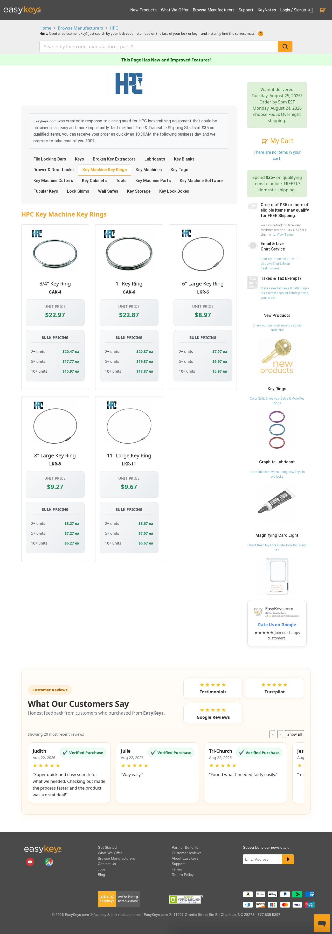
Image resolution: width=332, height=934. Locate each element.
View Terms (285, 234)
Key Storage (138, 191)
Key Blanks (184, 159)
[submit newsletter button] (288, 859)
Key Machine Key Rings (104, 169)
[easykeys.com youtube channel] (30, 862)
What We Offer (175, 10)
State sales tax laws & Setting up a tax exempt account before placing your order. (285, 293)
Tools (121, 180)
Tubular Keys (45, 191)
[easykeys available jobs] (119, 899)
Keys (79, 159)
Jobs (102, 869)
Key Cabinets (94, 180)
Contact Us (107, 864)
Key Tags (179, 169)
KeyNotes (267, 10)
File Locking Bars (49, 159)
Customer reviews (186, 853)
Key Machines (149, 169)
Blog (101, 875)
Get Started (107, 847)
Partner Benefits (185, 847)
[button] (69, 772)
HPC (114, 28)
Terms (177, 869)
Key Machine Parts (153, 180)
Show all (294, 734)
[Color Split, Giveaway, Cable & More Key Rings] (277, 429)
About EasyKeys (185, 858)
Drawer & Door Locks (53, 169)
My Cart (281, 141)
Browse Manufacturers (213, 10)
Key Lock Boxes (174, 191)
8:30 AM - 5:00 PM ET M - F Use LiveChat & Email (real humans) (279, 263)
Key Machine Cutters (53, 180)
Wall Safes (108, 191)
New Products (143, 10)
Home (45, 28)
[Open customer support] (322, 923)
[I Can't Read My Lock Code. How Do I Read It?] (277, 576)
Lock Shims (78, 191)
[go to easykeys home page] (43, 849)
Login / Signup (293, 10)
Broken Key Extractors (114, 159)
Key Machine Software (201, 180)
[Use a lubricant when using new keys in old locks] (277, 503)
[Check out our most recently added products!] (277, 356)
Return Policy (182, 875)
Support (246, 10)
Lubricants (154, 159)
